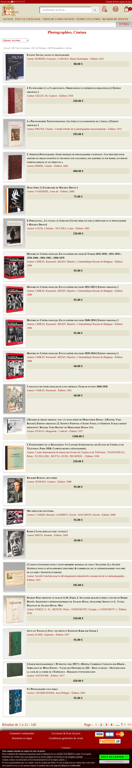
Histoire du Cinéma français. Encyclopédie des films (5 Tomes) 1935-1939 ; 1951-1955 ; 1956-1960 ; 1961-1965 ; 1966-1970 (75, 260)
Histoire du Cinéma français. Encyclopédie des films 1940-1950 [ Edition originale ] (75, 324)
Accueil (8, 19)
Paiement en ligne (22, 738)
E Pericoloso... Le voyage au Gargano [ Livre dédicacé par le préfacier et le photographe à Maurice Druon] (76, 224)
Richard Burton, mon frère (49, 479)
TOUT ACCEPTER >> (114, 757)
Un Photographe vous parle (56, 691)
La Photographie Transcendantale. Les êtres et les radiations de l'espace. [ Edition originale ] (74, 125)
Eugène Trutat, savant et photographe (65, 57)
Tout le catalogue (28, 19)
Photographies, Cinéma (61, 48)
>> (129, 725)
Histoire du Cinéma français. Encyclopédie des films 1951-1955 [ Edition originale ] (75, 291)
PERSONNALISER (114, 762)
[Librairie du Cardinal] (9, 10)
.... (118, 725)
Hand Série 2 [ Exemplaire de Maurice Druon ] (52, 189)
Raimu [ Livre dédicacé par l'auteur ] (47, 533)
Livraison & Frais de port (66, 733)
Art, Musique (41, 48)
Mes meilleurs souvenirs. (71, 513)
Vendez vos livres (88, 19)
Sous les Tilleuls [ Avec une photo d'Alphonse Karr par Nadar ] (62, 632)
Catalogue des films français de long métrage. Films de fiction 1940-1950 (67, 388)
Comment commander (21, 733)
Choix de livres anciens (58, 19)
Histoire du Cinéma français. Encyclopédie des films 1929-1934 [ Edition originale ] (75, 357)
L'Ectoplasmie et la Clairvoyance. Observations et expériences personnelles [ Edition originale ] (74, 92)
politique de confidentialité (70, 765)
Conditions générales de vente (66, 738)
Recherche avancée (115, 19)
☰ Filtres (124, 24)
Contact (66, 747)
